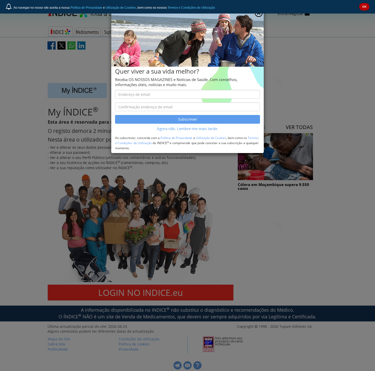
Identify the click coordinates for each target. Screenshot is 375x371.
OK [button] (364, 6)
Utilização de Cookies (121, 7)
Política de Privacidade (86, 7)
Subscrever (187, 119)
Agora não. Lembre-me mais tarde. (187, 128)
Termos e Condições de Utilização (191, 7)
